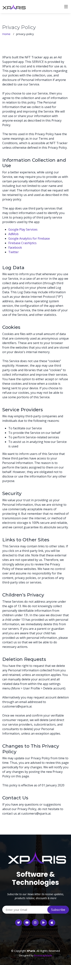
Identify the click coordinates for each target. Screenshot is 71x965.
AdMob (13, 234)
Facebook (15, 247)
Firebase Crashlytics (22, 243)
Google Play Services (22, 229)
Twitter (13, 252)
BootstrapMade (43, 955)
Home (6, 34)
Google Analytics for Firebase (29, 238)
